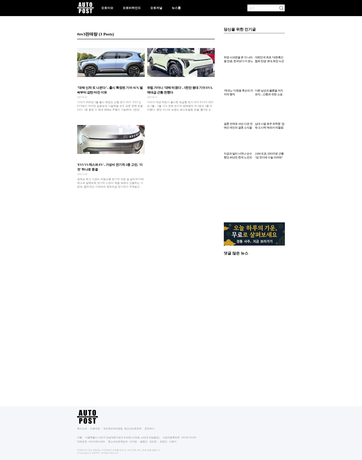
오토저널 (156, 7)
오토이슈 (107, 7)
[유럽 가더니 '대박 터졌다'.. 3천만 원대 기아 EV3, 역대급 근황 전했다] (181, 78)
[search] (281, 8)
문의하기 (149, 428)
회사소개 (82, 428)
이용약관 (95, 428)
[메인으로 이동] (85, 13)
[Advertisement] (254, 192)
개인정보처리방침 (113, 428)
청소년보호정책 (132, 428)
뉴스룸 (176, 7)
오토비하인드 (132, 7)
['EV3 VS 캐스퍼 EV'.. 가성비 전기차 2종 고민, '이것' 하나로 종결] (111, 155)
